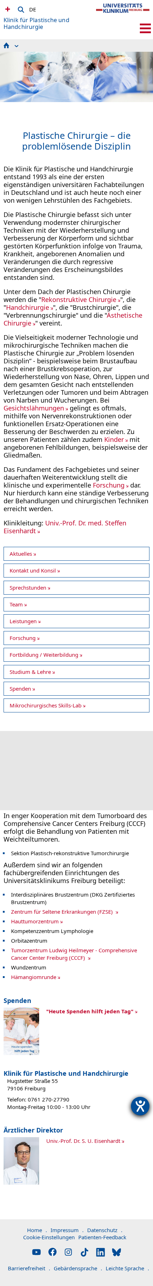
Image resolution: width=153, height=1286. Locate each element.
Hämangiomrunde (33, 976)
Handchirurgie (27, 307)
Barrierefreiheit (29, 1268)
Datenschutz (104, 1230)
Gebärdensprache (78, 1268)
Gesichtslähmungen (34, 408)
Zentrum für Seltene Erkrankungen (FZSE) (62, 911)
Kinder (114, 439)
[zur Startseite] (122, 14)
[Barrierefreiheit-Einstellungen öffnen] (140, 1106)
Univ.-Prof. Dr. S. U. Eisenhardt (83, 1140)
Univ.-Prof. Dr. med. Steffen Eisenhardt (65, 527)
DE (32, 8)
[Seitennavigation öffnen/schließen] (145, 28)
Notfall (7, 9)
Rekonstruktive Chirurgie (78, 299)
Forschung (109, 485)
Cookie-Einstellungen (49, 1237)
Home (37, 1230)
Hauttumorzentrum (35, 921)
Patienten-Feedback (102, 1237)
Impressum (67, 1230)
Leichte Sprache (127, 1268)
